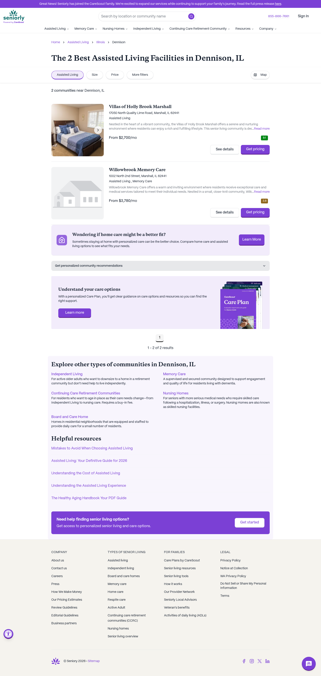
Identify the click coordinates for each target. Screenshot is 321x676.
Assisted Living (55, 28)
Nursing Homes (113, 28)
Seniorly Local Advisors (180, 599)
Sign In (303, 16)
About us (57, 560)
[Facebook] (244, 661)
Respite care (117, 599)
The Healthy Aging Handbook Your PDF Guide (88, 498)
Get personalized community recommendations (89, 265)
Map (264, 74)
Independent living (121, 568)
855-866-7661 (278, 16)
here (278, 3)
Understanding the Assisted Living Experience (88, 485)
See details (225, 149)
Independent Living (147, 28)
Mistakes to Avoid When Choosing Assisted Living (92, 448)
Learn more (74, 312)
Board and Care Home (69, 417)
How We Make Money (66, 591)
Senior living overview (123, 636)
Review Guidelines (64, 607)
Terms (224, 595)
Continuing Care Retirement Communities (85, 393)
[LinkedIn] (267, 661)
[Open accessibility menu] (8, 634)
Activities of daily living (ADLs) (185, 615)
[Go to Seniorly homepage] (55, 661)
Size (95, 74)
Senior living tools (176, 576)
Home (55, 42)
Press (55, 584)
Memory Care (84, 28)
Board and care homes (124, 576)
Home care (115, 591)
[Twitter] (259, 661)
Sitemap (94, 661)
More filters (140, 74)
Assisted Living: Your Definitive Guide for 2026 (89, 461)
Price (115, 74)
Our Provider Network (179, 591)
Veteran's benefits (177, 607)
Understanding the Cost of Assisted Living (85, 473)
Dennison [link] (118, 42)
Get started (249, 522)
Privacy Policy (230, 560)
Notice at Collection (234, 568)
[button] (191, 16)
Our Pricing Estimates (66, 599)
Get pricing (255, 149)
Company (266, 28)
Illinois (100, 42)
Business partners (64, 623)
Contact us (59, 568)
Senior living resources (180, 568)
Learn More (251, 239)
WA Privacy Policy (233, 576)
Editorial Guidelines (64, 615)
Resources (242, 28)
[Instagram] (252, 661)
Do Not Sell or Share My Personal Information (243, 586)
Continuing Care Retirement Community (198, 28)
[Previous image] (57, 130)
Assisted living (118, 560)
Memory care (117, 584)
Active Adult (116, 607)
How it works (173, 584)
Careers (57, 576)
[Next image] (98, 130)
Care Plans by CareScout (182, 560)
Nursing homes (118, 628)
